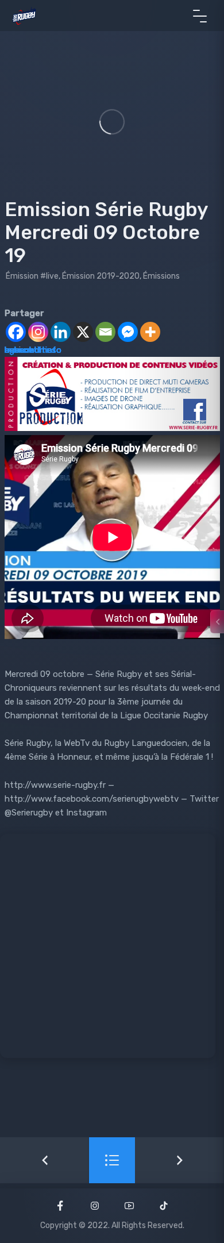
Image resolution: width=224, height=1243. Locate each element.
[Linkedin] (61, 332)
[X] (83, 332)
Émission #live (32, 276)
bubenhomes (30, 350)
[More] (150, 332)
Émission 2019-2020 (101, 276)
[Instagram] (38, 332)
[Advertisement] (112, 946)
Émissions (161, 276)
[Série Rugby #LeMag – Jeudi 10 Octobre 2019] (179, 1160)
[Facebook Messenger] (128, 332)
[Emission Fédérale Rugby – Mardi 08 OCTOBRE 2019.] (44, 1160)
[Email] (105, 332)
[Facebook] (16, 332)
